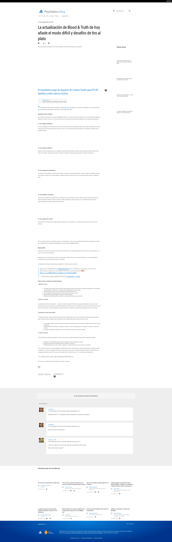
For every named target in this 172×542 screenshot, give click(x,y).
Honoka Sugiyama (93, 513)
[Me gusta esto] (46, 489)
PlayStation (54, 11)
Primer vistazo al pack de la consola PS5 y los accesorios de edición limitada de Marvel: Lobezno (73, 483)
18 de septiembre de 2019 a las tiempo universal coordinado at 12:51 (64, 426)
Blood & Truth (65, 107)
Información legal (97, 538)
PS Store (52, 16)
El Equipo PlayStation (46, 485)
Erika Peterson (68, 487)
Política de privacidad (86, 538)
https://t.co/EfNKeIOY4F (48, 273)
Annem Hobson (46, 100)
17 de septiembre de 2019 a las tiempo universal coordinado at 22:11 (64, 411)
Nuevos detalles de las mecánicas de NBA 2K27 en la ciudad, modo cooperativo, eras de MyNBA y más (73, 510)
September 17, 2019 (73, 276)
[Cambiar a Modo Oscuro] (114, 11)
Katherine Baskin (117, 513)
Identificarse (119, 11)
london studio (47, 374)
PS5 (40, 16)
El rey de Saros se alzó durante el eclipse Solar (48, 482)
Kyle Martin (67, 514)
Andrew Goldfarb (93, 487)
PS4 (47, 16)
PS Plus (57, 16)
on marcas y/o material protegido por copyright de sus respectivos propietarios (83, 532)
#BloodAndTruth (63, 269)
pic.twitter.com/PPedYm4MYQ (66, 273)
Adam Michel (116, 488)
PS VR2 (43, 16)
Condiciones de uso (74, 538)
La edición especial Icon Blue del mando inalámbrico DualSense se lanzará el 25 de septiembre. (47, 510)
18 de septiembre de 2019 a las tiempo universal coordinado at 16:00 (64, 441)
